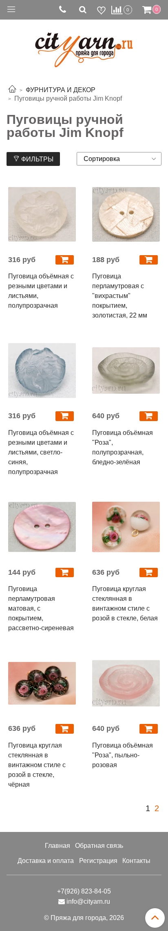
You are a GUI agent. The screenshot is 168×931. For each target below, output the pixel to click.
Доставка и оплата (46, 860)
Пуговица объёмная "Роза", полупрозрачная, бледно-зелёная (122, 447)
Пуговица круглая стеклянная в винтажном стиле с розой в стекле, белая (125, 603)
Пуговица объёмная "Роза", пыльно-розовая (122, 755)
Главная (57, 845)
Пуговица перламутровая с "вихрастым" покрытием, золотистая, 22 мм (119, 296)
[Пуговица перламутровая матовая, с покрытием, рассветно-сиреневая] (42, 527)
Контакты (136, 860)
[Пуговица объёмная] (126, 370)
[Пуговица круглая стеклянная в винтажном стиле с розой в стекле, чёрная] (42, 683)
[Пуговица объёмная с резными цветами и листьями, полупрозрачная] (42, 214)
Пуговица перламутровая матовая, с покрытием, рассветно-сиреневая (41, 608)
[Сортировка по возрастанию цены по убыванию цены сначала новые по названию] (119, 158)
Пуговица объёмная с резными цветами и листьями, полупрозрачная (41, 291)
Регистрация (98, 860)
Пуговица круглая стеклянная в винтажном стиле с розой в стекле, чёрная (37, 765)
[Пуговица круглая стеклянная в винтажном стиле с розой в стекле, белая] (126, 527)
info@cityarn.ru (88, 901)
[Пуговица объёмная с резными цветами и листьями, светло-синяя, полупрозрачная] (42, 370)
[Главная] (12, 89)
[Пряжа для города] (84, 45)
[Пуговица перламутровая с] (126, 214)
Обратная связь (99, 845)
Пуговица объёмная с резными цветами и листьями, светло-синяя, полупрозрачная (41, 452)
